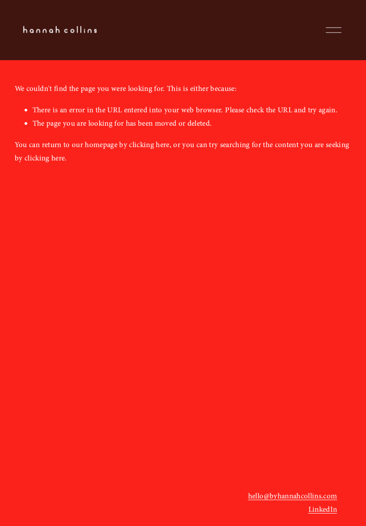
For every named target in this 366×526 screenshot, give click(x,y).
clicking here (149, 145)
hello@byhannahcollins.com (292, 496)
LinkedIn (322, 509)
